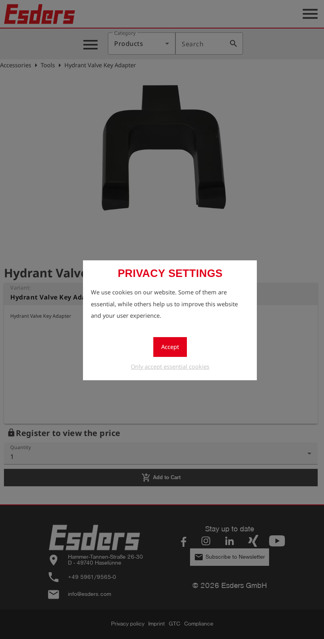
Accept (170, 347)
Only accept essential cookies (170, 366)
